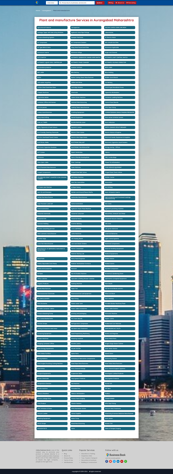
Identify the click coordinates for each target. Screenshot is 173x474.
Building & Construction (89, 462)
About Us (120, 3)
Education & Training (88, 454)
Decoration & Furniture (88, 460)
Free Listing (131, 3)
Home (38, 10)
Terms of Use (68, 460)
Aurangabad (46, 10)
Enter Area (51, 3)
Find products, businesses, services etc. (74, 3)
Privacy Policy (68, 458)
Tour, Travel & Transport (89, 458)
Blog (111, 3)
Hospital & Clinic (86, 456)
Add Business (68, 462)
